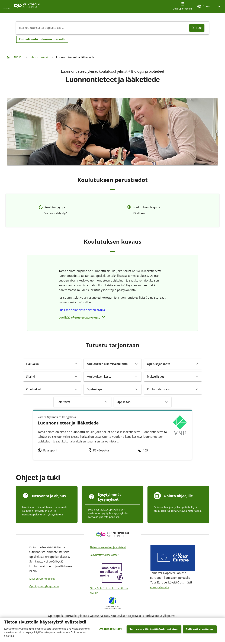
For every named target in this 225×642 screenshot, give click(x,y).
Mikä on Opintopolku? (42, 578)
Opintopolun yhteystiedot (44, 586)
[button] (209, 6)
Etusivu (17, 57)
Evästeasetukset (110, 629)
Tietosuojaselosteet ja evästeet (108, 547)
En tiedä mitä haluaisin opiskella (42, 39)
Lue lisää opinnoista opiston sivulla (82, 310)
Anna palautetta (159, 587)
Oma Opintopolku (182, 8)
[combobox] (102, 28)
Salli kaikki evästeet (200, 629)
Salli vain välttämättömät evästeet (154, 629)
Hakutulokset (39, 57)
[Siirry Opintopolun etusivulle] (27, 6)
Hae (199, 28)
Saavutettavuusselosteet (104, 555)
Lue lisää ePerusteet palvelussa (80, 317)
